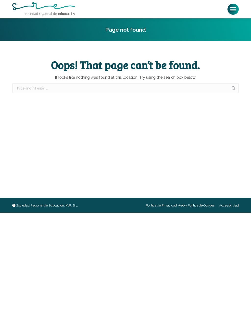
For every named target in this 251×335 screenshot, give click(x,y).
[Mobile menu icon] (233, 9)
